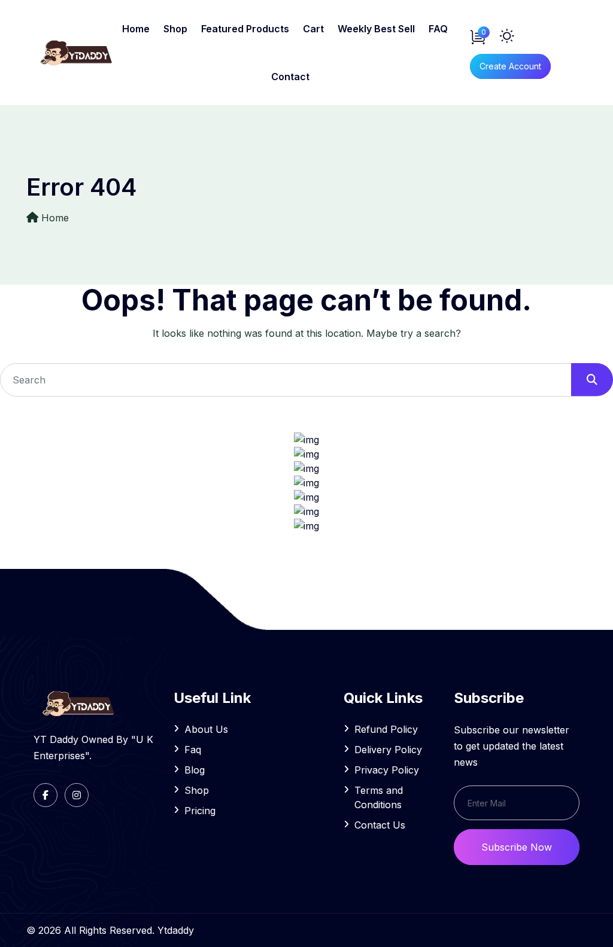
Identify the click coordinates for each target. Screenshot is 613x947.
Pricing (200, 811)
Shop (175, 29)
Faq (192, 750)
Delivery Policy (388, 750)
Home (136, 29)
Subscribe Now (516, 847)
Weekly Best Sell (376, 29)
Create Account (510, 66)
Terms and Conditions (378, 797)
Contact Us (379, 825)
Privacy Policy (386, 770)
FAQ (438, 29)
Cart (313, 29)
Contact (290, 77)
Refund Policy (386, 729)
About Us (206, 729)
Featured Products (245, 29)
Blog (194, 770)
